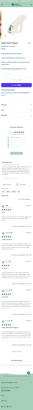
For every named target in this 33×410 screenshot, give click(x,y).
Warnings (4, 115)
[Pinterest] (7, 406)
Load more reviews (16, 351)
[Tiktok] (4, 406)
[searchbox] (9, 184)
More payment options (8, 90)
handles (14, 191)
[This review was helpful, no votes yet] (26, 226)
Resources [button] (4, 400)
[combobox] (24, 199)
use (19, 191)
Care (2, 110)
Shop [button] (2, 395)
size (3, 191)
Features (4, 105)
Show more (5, 195)
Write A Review (16, 153)
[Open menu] (3, 4)
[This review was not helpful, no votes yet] (29, 226)
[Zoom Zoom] (16, 25)
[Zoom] (5, 36)
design (8, 191)
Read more (8, 308)
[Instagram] (10, 406)
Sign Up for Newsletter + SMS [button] (9, 382)
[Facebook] (2, 406)
